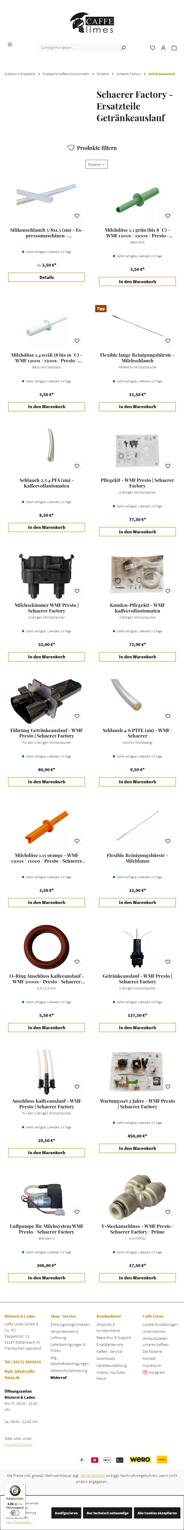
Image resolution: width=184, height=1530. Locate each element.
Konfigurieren (66, 1513)
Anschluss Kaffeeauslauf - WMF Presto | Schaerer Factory (46, 1103)
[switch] (15, 1513)
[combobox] (78, 47)
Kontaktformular (18, 1444)
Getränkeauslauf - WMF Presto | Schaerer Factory (137, 978)
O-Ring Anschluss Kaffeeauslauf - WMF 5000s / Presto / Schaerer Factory (46, 978)
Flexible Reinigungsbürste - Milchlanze (137, 858)
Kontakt (149, 1358)
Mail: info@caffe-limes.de (19, 1374)
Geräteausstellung (111, 1365)
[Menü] (9, 44)
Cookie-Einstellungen (160, 1324)
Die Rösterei (152, 1351)
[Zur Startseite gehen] (92, 22)
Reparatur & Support (113, 1337)
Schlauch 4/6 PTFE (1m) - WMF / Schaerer (137, 733)
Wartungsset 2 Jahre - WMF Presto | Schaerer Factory (137, 1103)
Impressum (151, 1365)
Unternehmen (154, 1331)
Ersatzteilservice (109, 1344)
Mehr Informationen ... (19, 1522)
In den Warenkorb (137, 282)
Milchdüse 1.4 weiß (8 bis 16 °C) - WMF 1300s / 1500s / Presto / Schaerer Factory (46, 357)
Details (46, 277)
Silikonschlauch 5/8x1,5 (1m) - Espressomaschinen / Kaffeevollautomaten (46, 232)
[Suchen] (123, 47)
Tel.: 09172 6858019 (22, 1361)
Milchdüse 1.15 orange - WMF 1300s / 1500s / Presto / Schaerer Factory (46, 858)
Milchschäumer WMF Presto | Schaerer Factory (47, 607)
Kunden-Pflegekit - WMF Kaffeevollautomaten (137, 607)
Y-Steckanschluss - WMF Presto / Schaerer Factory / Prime (137, 1228)
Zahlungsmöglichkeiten (70, 1324)
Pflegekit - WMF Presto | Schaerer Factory (137, 482)
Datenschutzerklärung (68, 1370)
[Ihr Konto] (163, 47)
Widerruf (58, 1377)
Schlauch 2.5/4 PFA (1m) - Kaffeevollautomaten (47, 482)
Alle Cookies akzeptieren (157, 1513)
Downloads (105, 1358)
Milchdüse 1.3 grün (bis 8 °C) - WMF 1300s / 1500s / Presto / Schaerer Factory (137, 232)
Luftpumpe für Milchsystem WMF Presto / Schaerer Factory (46, 1228)
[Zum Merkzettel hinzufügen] (76, 215)
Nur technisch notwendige (108, 1513)
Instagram (156, 1372)
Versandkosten (92, 1475)
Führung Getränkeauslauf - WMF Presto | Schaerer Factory (46, 733)
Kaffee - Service (109, 1351)
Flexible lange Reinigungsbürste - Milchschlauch (137, 357)
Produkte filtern (97, 147)
